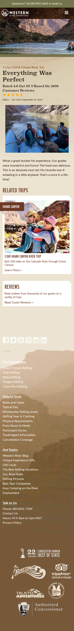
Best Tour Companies (17, 483)
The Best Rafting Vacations (20, 469)
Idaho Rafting (11, 377)
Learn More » (13, 270)
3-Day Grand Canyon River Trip (23, 67)
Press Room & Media (16, 425)
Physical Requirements (18, 421)
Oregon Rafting (13, 381)
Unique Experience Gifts (19, 460)
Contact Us (10, 513)
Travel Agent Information (19, 435)
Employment (11, 492)
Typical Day (10, 407)
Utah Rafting (11, 372)
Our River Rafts (13, 474)
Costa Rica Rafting (15, 386)
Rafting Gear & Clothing (18, 416)
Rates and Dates (13, 402)
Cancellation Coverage (18, 439)
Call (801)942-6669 (37, 3)
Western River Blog (15, 455)
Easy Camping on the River (20, 488)
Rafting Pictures (13, 478)
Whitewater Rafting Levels (20, 411)
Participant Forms (14, 430)
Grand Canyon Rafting (17, 368)
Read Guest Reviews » (19, 302)
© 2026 (7, 351)
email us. (57, 3)
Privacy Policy (12, 522)
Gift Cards (9, 465)
